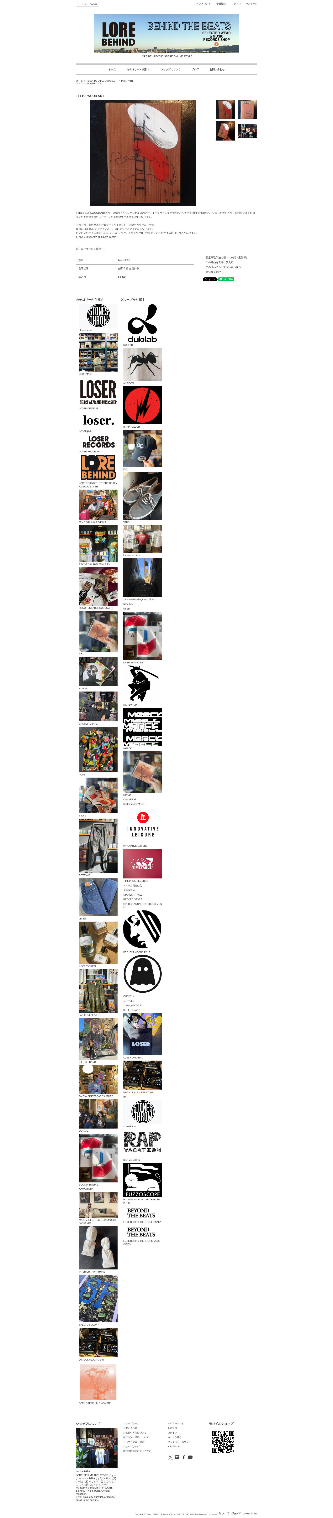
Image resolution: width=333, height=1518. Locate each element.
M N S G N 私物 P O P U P (92, 522)
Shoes (82, 815)
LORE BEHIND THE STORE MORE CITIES (141, 1243)
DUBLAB (128, 345)
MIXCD (127, 795)
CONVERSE (129, 799)
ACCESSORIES (87, 966)
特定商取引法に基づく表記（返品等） (227, 257)
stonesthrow (85, 330)
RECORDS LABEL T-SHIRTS (94, 564)
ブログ (195, 69)
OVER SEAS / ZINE (133, 662)
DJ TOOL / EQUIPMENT (91, 1359)
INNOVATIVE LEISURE (135, 846)
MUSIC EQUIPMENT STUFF (138, 1092)
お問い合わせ (217, 69)
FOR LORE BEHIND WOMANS (95, 1403)
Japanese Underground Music (139, 599)
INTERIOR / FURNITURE (92, 1271)
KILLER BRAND (87, 1062)
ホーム (112, 69)
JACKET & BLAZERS (90, 1015)
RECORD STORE (132, 899)
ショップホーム (131, 1423)
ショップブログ (131, 1446)
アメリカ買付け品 (132, 885)
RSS (170, 1446)
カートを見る (175, 1437)
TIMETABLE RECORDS (135, 881)
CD (80, 654)
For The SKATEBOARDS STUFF (96, 1096)
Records (83, 688)
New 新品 (128, 604)
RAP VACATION (131, 1160)
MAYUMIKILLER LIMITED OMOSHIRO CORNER (98, 1222)
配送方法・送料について (136, 1437)
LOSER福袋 (85, 431)
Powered (213, 1514)
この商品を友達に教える (219, 262)
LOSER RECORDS (89, 451)
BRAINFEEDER (94, 83)
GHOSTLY (128, 996)
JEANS (83, 918)
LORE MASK (85, 374)
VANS (126, 522)
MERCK (127, 748)
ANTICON (128, 383)
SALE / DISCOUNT (89, 1325)
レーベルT (128, 1001)
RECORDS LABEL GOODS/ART (102, 81)
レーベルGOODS (132, 1005)
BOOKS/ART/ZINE (88, 1184)
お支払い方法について (134, 1432)
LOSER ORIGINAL (88, 408)
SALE (126, 1097)
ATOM (177, 1446)
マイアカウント (202, 3)
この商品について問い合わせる (223, 267)
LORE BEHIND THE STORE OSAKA (142, 1222)
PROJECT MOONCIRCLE (137, 952)
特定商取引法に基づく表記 (137, 1451)
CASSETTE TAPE (88, 724)
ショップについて (171, 69)
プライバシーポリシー (179, 1442)
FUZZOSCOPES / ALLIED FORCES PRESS (141, 1201)
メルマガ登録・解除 (133, 1442)
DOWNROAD (86, 1189)
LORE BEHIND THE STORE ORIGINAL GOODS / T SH (98, 485)
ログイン (236, 3)
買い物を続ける (214, 271)
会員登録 (221, 3)
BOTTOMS (84, 875)
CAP (125, 469)
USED (126, 608)
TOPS (82, 774)
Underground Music (133, 804)
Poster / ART (127, 81)
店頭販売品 (129, 890)
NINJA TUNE (130, 705)
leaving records (131, 555)
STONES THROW (132, 894)
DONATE (83, 1130)
